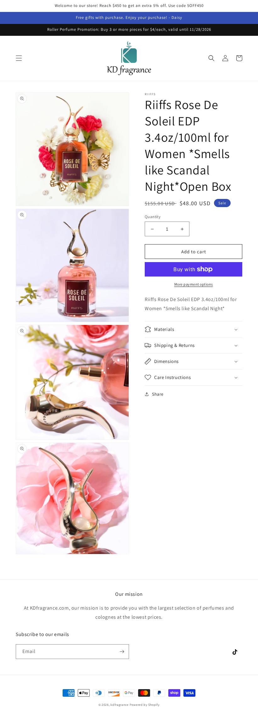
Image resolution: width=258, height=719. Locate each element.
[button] (19, 58)
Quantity (152, 216)
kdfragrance (119, 705)
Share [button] (158, 394)
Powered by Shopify (145, 705)
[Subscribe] (122, 651)
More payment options (193, 284)
